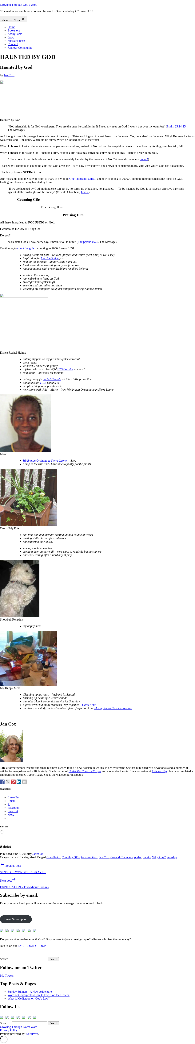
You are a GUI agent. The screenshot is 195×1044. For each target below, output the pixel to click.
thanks (147, 857)
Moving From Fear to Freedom (113, 708)
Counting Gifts (71, 857)
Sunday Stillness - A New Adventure (30, 991)
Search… (5, 959)
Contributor (53, 857)
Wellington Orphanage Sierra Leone (45, 460)
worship (172, 857)
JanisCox (37, 853)
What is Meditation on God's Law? (29, 998)
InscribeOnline (50, 258)
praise (137, 857)
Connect (13, 44)
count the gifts (25, 248)
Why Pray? (159, 857)
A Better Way (159, 771)
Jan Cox (9, 75)
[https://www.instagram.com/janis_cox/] (35, 931)
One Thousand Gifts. (82, 178)
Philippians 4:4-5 (88, 241)
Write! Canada (52, 379)
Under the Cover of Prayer (85, 771)
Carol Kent (88, 704)
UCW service (65, 369)
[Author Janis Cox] (2, 782)
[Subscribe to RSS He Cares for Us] (24, 931)
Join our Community (20, 47)
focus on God (89, 857)
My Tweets (7, 975)
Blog (11, 37)
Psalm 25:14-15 (176, 126)
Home (11, 27)
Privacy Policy (9, 1030)
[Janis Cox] (19, 782)
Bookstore (14, 30)
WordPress (31, 1033)
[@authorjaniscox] (8, 782)
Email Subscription (15, 919)
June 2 (144, 159)
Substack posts (16, 40)
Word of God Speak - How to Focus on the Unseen (39, 995)
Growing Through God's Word (18, 4)
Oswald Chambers (121, 857)
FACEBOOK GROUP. (32, 945)
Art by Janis (15, 33)
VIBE (43, 382)
